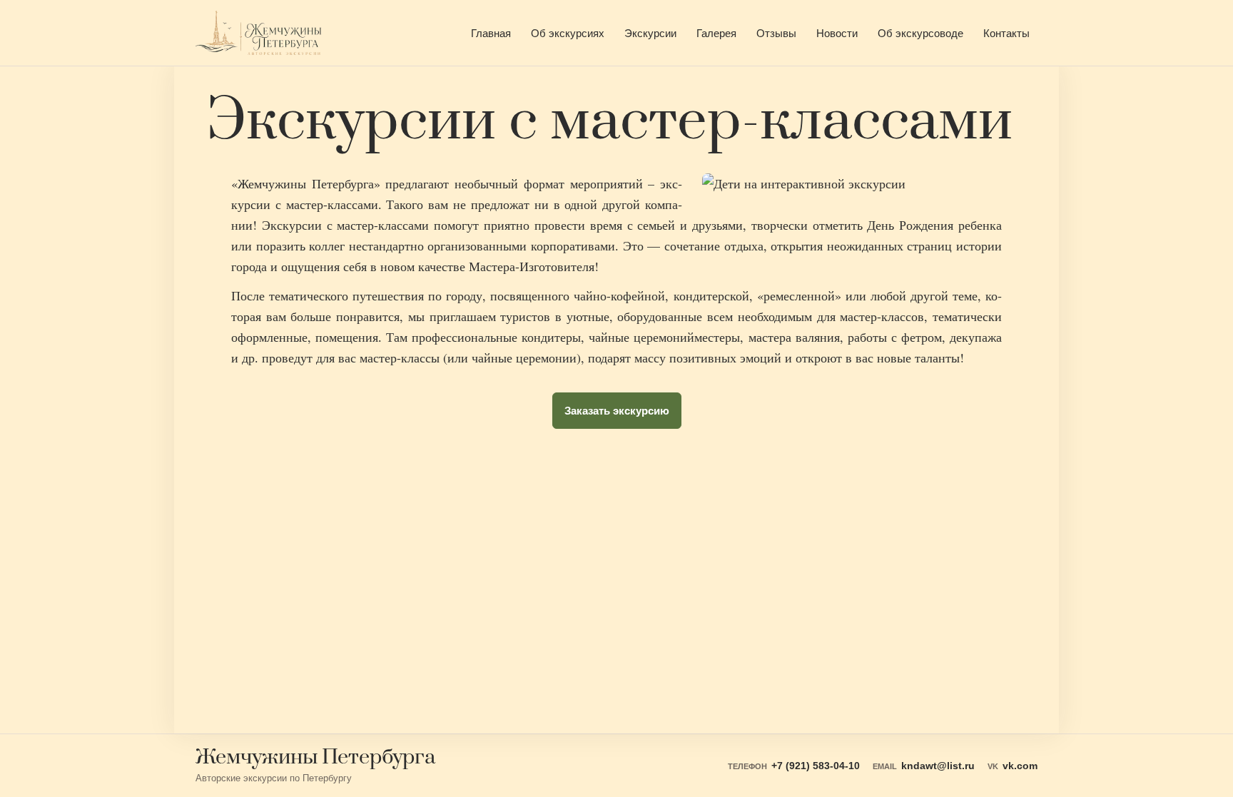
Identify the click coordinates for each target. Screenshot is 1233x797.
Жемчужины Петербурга (315, 758)
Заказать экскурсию (616, 411)
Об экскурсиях (567, 33)
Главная (491, 33)
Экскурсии (650, 33)
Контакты (1006, 33)
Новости (837, 33)
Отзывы (776, 33)
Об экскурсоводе (920, 33)
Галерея (716, 33)
